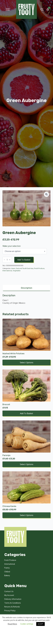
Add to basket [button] (26, 413)
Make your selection (12, 246)
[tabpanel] (26, 299)
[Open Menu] (8, 9)
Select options (26, 362)
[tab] (26, 288)
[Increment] (9, 260)
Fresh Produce (39, 268)
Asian (13, 268)
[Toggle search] (42, 9)
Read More (12, 624)
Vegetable (16, 271)
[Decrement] (4, 260)
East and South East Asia (24, 268)
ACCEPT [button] (40, 624)
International (7, 271)
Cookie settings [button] (26, 624)
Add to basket (23, 259)
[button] (46, 194)
